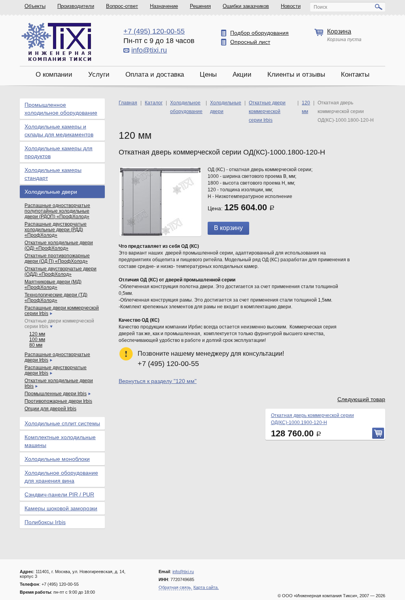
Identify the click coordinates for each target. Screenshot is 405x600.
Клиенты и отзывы (296, 74)
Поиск (320, 7)
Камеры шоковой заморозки (61, 508)
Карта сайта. (206, 587)
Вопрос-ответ (122, 6)
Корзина (339, 31)
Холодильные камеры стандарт (53, 174)
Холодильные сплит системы (62, 423)
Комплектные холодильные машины (60, 441)
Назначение (164, 6)
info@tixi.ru (149, 50)
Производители (75, 6)
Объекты (35, 6)
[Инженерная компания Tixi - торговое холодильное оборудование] (56, 42)
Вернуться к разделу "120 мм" (158, 381)
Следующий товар (361, 399)
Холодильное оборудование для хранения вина (61, 477)
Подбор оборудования (259, 33)
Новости (291, 6)
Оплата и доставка (154, 74)
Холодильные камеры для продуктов (59, 152)
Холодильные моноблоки (57, 459)
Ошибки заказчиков (246, 6)
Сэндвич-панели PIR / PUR (59, 494)
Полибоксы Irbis (45, 522)
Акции (242, 74)
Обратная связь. (175, 587)
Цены (208, 74)
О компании (54, 74)
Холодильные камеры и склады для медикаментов (59, 130)
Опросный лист (250, 42)
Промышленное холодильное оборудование (61, 109)
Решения (200, 6)
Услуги (99, 74)
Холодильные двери (51, 192)
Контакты (355, 74)
